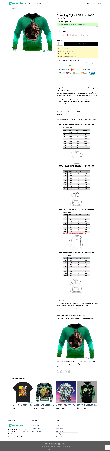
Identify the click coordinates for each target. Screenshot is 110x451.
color (58, 31)
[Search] (26, 3)
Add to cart (81, 43)
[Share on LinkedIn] (69, 371)
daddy (67, 88)
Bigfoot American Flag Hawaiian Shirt (66, 404)
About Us (39, 3)
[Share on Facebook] (58, 371)
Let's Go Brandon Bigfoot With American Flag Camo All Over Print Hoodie (87, 404)
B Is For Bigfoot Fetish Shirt (23, 404)
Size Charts (59, 431)
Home (29, 3)
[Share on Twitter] (61, 371)
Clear (96, 26)
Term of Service (37, 431)
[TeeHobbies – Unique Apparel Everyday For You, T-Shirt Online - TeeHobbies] (15, 3)
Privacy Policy (36, 428)
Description (59, 82)
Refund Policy (36, 425)
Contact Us (59, 437)
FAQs (57, 425)
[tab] (59, 82)
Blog (53, 3)
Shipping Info (60, 434)
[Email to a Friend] (63, 371)
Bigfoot (83, 92)
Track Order (59, 428)
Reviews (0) (66, 82)
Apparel (14, 8)
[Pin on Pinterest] (66, 371)
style (58, 28)
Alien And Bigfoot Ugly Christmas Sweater (44, 404)
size (58, 35)
